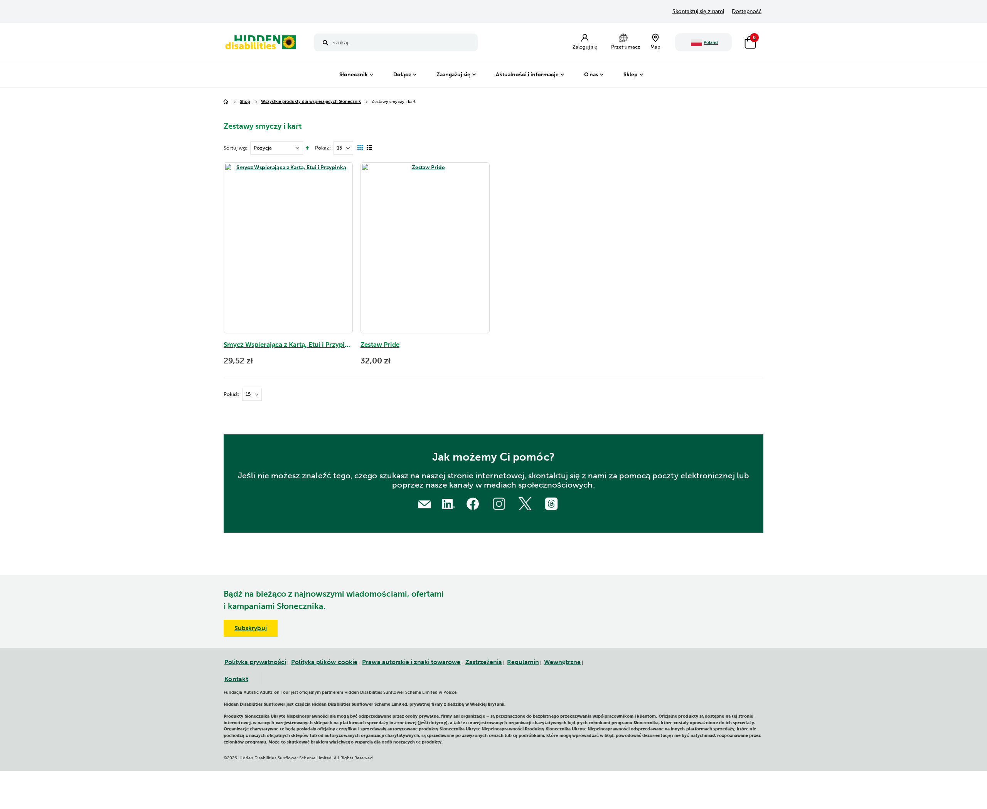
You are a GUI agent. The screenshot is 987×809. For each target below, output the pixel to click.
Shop (245, 102)
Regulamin (523, 662)
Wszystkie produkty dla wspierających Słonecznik (311, 102)
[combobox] (396, 42)
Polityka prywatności (255, 662)
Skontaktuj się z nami (698, 11)
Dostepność (746, 11)
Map (655, 47)
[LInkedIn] (447, 502)
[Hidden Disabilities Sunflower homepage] (261, 44)
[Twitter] (526, 502)
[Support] (424, 503)
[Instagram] (500, 502)
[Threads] (552, 502)
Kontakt (236, 679)
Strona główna (226, 102)
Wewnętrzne (562, 662)
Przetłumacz (625, 47)
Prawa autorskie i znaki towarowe (411, 662)
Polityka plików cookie (324, 662)
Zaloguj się (585, 47)
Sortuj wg (235, 148)
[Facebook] (474, 502)
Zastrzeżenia (483, 662)
